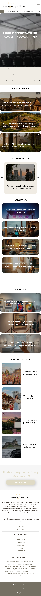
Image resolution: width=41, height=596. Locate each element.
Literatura (20, 158)
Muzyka (20, 200)
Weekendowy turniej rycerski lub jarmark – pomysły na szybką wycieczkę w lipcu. (29, 397)
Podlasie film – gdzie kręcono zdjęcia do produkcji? (20, 74)
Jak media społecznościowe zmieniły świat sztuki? (19, 302)
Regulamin (20, 593)
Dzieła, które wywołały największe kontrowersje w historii (19, 323)
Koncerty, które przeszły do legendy (20, 211)
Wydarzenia (20, 359)
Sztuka (20, 289)
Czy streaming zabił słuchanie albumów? (20, 229)
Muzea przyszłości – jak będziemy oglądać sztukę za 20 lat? (19, 343)
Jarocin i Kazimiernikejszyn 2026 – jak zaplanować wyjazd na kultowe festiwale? (20, 574)
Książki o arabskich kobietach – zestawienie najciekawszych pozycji (20, 565)
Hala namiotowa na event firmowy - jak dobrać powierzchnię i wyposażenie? (20, 35)
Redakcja (20, 527)
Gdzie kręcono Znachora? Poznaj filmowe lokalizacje (20, 68)
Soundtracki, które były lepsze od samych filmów (20, 247)
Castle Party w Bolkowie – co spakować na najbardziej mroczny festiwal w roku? (30, 446)
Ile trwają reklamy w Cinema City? (20, 569)
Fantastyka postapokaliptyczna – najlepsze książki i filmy (21, 187)
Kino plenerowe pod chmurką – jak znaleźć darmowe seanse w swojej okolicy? (30, 421)
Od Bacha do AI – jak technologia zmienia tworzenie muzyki (20, 265)
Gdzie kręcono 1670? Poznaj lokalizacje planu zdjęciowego (20, 80)
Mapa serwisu (20, 589)
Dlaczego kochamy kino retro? (20, 561)
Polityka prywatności (20, 585)
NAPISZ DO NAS (20, 482)
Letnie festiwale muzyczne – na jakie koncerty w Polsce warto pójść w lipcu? (30, 372)
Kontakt (20, 529)
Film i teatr (20, 88)
